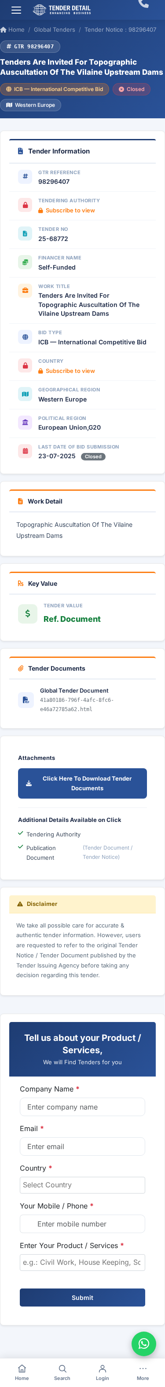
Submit (82, 1297)
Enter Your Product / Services (72, 1245)
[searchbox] (82, 1184)
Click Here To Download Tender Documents (87, 783)
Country (36, 1168)
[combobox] (82, 1185)
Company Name (50, 1088)
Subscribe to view (70, 210)
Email (32, 1128)
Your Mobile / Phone (57, 1205)
